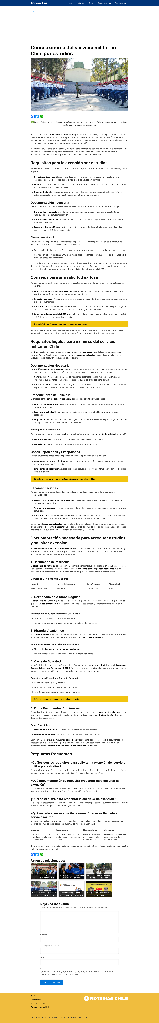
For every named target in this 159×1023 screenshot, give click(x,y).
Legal (33, 11)
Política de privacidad (40, 1007)
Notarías (80, 3)
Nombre (44, 934)
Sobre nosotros (104, 3)
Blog (91, 3)
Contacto (34, 996)
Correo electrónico (50, 946)
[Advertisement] (79, 28)
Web (42, 957)
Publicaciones (120, 3)
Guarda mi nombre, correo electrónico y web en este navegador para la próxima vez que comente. (77, 973)
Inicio (70, 3)
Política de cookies (38, 1003)
